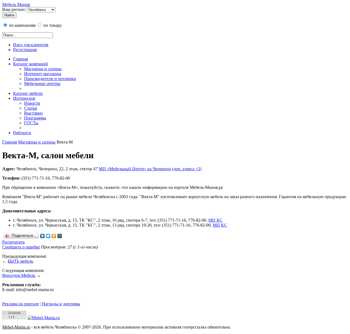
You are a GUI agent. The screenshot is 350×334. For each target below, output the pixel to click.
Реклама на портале (20, 303)
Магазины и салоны (43, 68)
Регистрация (25, 49)
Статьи (30, 108)
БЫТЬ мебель (20, 261)
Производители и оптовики (50, 78)
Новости (32, 103)
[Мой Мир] (60, 235)
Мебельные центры (42, 83)
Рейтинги (22, 132)
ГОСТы (31, 123)
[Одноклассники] (54, 235)
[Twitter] (48, 235)
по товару (52, 25)
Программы (35, 118)
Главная (20, 59)
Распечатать (13, 242)
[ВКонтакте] (42, 235)
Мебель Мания (16, 4)
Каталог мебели (28, 93)
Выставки (33, 113)
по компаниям (22, 25)
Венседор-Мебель (18, 275)
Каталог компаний (30, 63)
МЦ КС (215, 220)
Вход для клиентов (30, 44)
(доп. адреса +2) (187, 168)
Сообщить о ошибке (21, 247)
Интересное (24, 98)
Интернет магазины (42, 73)
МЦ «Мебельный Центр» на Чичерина (135, 168)
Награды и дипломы (61, 303)
